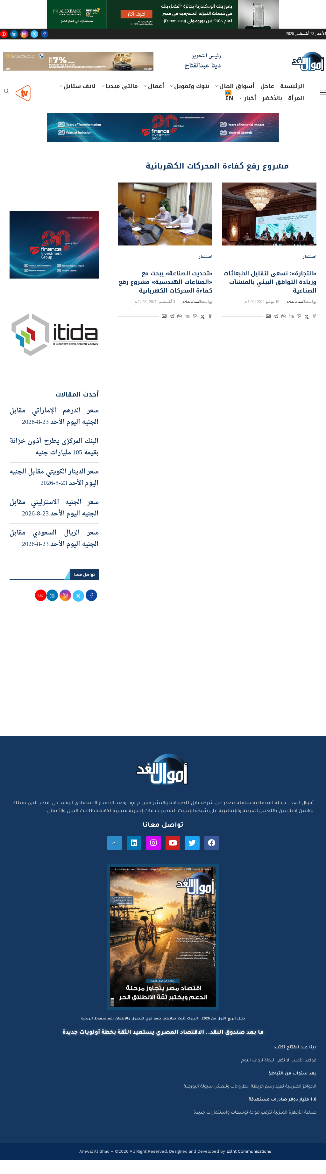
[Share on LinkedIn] (291, 331)
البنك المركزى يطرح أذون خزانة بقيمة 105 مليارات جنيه (54, 461)
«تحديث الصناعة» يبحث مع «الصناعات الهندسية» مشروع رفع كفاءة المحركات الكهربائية (165, 296)
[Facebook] (44, 34)
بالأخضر (272, 113)
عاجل (267, 101)
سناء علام (295, 316)
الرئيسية (292, 101)
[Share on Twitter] (306, 331)
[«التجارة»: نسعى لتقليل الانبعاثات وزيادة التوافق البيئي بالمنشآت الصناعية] (269, 228)
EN (229, 113)
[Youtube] (4, 34)
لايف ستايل (80, 101)
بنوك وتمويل (191, 101)
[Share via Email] (268, 331)
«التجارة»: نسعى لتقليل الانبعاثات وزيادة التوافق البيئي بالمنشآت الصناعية (269, 296)
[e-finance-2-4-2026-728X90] (163, 134)
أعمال (156, 101)
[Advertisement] (163, 690)
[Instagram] (24, 34)
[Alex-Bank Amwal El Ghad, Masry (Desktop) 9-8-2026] (163, 6)
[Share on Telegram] (276, 331)
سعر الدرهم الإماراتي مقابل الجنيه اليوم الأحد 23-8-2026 (54, 431)
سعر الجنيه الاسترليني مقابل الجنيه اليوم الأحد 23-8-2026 (54, 523)
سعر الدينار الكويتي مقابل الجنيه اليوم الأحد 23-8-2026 (54, 492)
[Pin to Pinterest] (299, 331)
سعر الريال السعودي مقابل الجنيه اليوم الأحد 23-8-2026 (54, 553)
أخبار (250, 113)
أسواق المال (236, 101)
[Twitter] (34, 34)
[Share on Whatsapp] (283, 331)
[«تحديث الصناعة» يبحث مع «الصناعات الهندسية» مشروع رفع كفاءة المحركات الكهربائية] (165, 228)
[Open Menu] (323, 107)
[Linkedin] (14, 34)
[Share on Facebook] (314, 331)
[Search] (6, 107)
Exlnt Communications (248, 1165)
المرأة (296, 113)
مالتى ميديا (122, 101)
